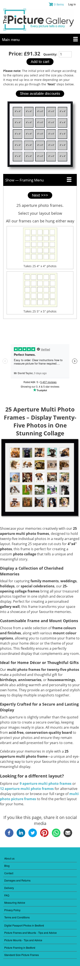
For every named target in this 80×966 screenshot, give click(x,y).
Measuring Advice (14, 902)
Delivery (9, 888)
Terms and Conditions (17, 917)
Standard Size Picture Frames (21, 955)
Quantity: (50, 54)
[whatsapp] (56, 836)
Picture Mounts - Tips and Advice (23, 940)
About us (9, 858)
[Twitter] (32, 836)
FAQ (6, 895)
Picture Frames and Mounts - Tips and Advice (30, 932)
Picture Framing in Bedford (19, 947)
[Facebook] (9, 836)
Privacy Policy (12, 910)
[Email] (68, 836)
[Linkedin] (21, 836)
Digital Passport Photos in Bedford (24, 925)
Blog (7, 865)
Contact (8, 873)
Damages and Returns (17, 880)
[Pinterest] (44, 836)
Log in (72, 4)
